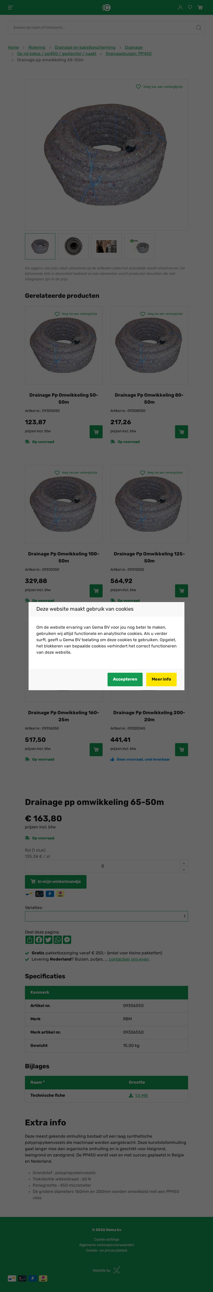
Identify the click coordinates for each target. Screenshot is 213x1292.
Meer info (161, 679)
